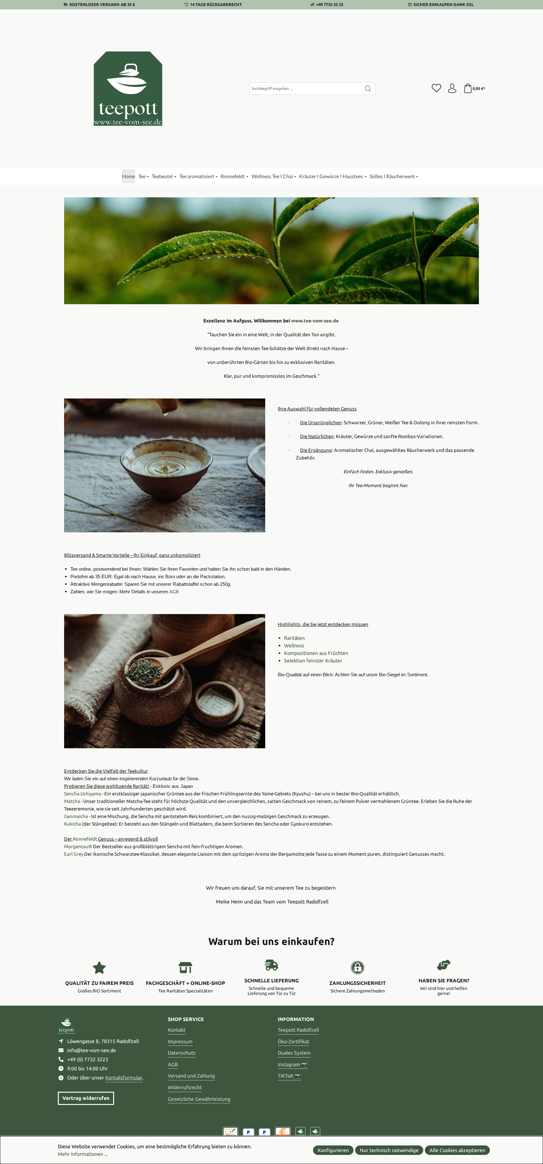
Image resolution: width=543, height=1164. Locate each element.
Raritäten (294, 638)
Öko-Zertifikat (293, 1041)
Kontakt (176, 1030)
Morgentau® (78, 846)
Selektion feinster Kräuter (313, 660)
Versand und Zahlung (191, 1076)
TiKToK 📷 (289, 1076)
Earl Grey (73, 854)
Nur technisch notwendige (389, 1150)
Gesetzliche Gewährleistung (199, 1099)
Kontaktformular (123, 1077)
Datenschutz (182, 1053)
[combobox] (305, 88)
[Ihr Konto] (452, 89)
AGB (173, 1064)
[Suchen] (368, 88)
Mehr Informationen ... (83, 1154)
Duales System (294, 1053)
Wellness (294, 645)
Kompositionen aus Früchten (316, 653)
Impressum (180, 1041)
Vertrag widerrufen (86, 1098)
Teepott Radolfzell (298, 1030)
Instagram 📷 (293, 1064)
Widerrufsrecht (185, 1087)
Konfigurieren (333, 1150)
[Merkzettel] (436, 89)
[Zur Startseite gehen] (128, 88)
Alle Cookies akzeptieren (457, 1150)
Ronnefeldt (85, 839)
